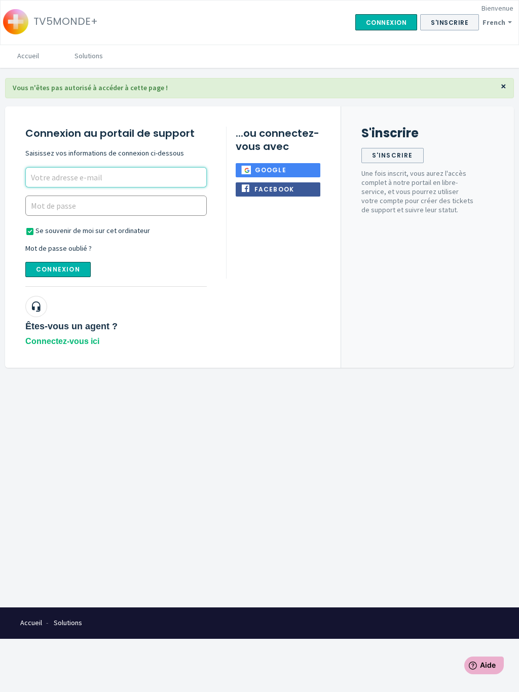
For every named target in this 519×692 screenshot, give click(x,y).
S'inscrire (392, 155)
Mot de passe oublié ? (58, 248)
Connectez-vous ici (62, 341)
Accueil (28, 55)
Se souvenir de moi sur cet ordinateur (92, 230)
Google (270, 170)
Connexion (58, 269)
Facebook (274, 189)
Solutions (89, 55)
